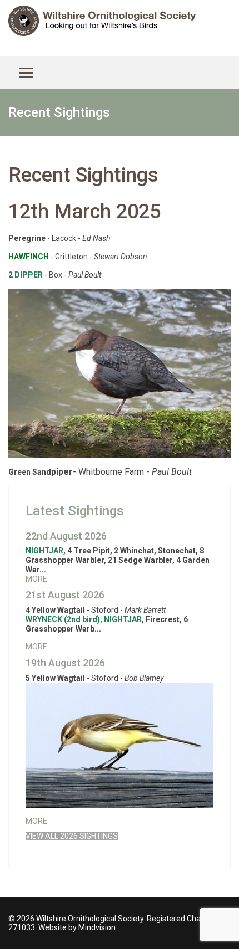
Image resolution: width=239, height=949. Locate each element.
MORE (36, 578)
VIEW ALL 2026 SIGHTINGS (72, 836)
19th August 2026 (65, 663)
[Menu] (26, 72)
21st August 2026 (65, 595)
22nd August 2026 (66, 536)
